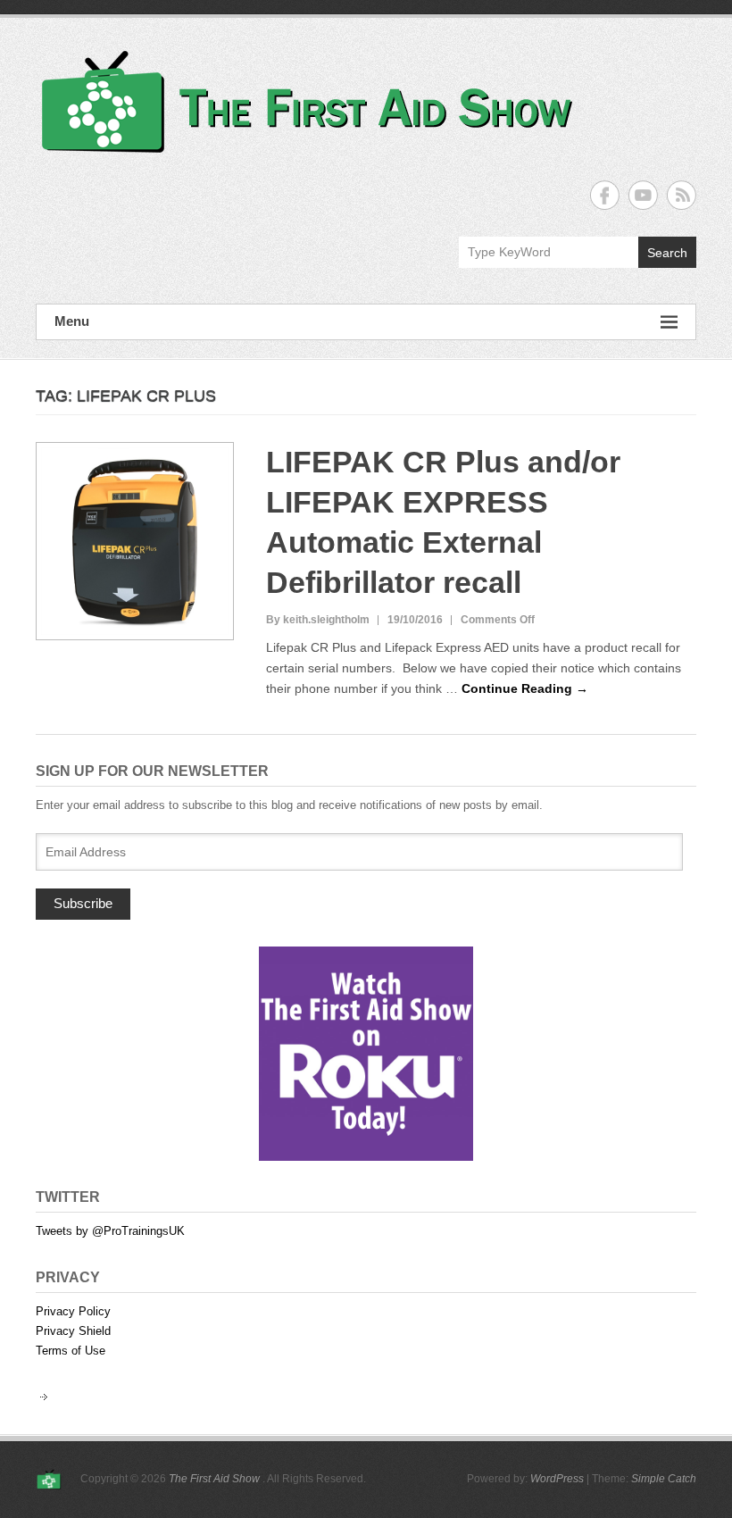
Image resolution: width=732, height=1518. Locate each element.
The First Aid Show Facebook (605, 195)
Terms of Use (70, 1350)
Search (667, 253)
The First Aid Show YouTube (643, 195)
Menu (71, 321)
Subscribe (83, 903)
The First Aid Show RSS (681, 195)
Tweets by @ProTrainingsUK (110, 1231)
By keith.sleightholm (318, 619)
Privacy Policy (73, 1311)
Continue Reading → (525, 688)
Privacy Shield (73, 1331)
